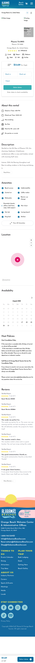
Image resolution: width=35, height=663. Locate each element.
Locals (3, 594)
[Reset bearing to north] (31, 245)
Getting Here (23, 565)
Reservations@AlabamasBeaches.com (17, 542)
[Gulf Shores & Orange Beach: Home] (5, 3)
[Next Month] (31, 298)
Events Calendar (7, 557)
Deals (20, 561)
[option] (3, 308)
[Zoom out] (31, 242)
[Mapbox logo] (6, 280)
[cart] (26, 4)
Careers (4, 579)
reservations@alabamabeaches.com (20, 377)
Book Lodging (23, 557)
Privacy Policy (5, 621)
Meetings (4, 587)
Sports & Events (7, 583)
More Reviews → (8, 481)
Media (3, 590)
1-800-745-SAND (8, 536)
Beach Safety (20, 3)
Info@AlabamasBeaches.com (13, 539)
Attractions (5, 565)
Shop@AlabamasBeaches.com (14, 545)
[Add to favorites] (27, 12)
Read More (7, 172)
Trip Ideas (4, 568)
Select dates (17, 87)
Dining (3, 561)
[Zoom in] (31, 240)
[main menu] (31, 4)
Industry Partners (7, 575)
